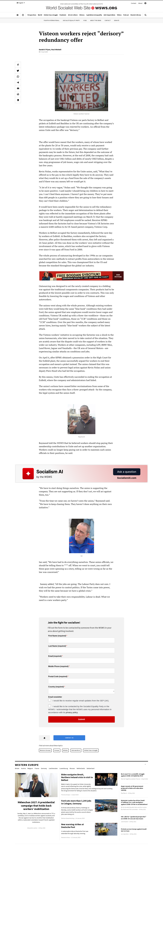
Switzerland (90, 768)
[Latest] (23, 16)
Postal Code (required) (57, 676)
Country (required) (56, 687)
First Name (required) (57, 636)
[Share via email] (18, 88)
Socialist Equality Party (71, 20)
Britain (65, 750)
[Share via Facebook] (18, 65)
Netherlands (81, 768)
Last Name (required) (57, 646)
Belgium (30, 768)
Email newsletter (55, 697)
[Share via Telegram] (18, 82)
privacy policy (72, 712)
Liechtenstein (53, 768)
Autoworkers (76, 750)
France (37, 768)
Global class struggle (91, 750)
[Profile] (145, 4)
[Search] (145, 16)
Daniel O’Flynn (44, 49)
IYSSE (85, 20)
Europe (56, 750)
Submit (81, 719)
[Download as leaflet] (18, 94)
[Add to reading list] (18, 100)
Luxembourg (63, 768)
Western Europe (45, 750)
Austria (23, 768)
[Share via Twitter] (18, 71)
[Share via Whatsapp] (18, 76)
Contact (133, 3)
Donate (116, 20)
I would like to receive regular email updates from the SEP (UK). (81, 701)
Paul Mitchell (56, 49)
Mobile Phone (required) (58, 666)
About (140, 3)
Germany (44, 768)
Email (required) (55, 656)
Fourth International (51, 20)
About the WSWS (95, 20)
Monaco (72, 768)
